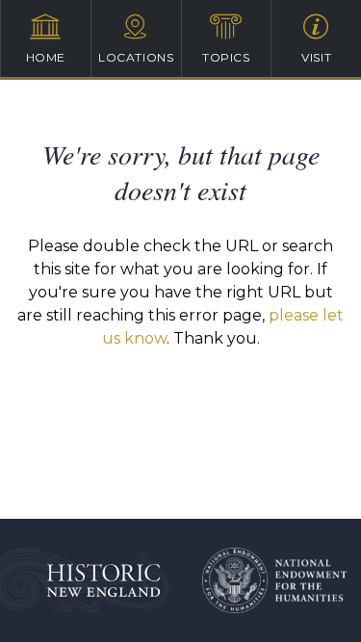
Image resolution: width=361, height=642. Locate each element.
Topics (226, 57)
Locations (135, 57)
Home (45, 57)
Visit (316, 57)
